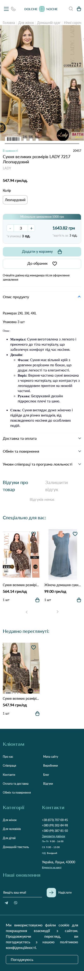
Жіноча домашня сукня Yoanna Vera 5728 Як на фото (62, 585)
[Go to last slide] (26, 612)
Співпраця (9, 765)
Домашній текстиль (16, 847)
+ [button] (31, 228)
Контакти (9, 774)
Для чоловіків (12, 829)
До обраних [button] (37, 263)
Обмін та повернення (17, 792)
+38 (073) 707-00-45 (55, 820)
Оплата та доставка (15, 783)
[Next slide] (57, 612)
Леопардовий (15, 200)
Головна (9, 23)
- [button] (10, 228)
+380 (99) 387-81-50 (55, 831)
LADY (7, 168)
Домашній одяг (49, 23)
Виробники (50, 765)
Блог (46, 774)
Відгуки (48, 783)
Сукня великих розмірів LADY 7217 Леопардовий (21, 698)
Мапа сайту (50, 756)
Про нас (8, 756)
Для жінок (26, 23)
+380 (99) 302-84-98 (55, 825)
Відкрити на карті (51, 867)
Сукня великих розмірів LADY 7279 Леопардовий (21, 585)
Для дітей (9, 838)
